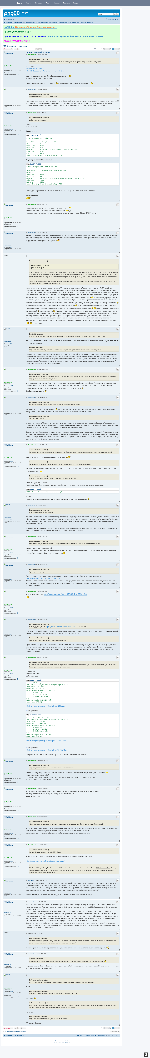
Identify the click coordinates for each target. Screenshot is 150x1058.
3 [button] (110, 49)
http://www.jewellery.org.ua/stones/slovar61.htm (43, 578)
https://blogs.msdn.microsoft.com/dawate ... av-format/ (45, 861)
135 (11, 104)
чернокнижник (7, 101)
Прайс (48, 3)
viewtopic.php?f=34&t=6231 (36, 68)
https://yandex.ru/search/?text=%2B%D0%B (60, 627)
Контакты (56, 3)
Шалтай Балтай (8, 65)
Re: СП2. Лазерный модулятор (39, 52)
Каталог (28, 3)
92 (10, 893)
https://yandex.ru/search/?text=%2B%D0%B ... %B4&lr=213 (65, 594)
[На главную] (12, 13)
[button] (104, 49)
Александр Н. (7, 890)
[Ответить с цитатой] (117, 53)
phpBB (58, 1039)
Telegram (76, 3)
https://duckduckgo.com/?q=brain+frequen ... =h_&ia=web (46, 71)
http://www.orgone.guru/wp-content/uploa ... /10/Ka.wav (46, 706)
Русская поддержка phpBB (61, 1040)
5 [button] (114, 49)
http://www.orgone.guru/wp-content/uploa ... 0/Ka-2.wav (46, 741)
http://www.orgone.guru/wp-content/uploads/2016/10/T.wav (47, 750)
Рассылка (66, 3)
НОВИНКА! (30, 27)
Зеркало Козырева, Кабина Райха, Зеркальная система (53, 36)
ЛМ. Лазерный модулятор (15, 46)
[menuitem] (12, 19)
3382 (11, 69)
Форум (19, 3)
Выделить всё (35, 135)
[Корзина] (146, 1055)
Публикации (38, 3)
